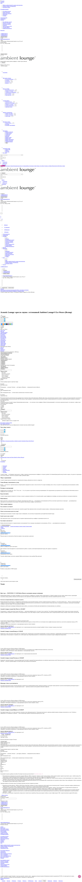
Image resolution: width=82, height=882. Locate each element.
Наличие (4, 469)
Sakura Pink (2, 342)
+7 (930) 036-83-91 (10, 627)
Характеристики (6, 470)
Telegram (6, 628)
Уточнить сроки (4, 741)
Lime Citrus (2, 338)
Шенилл (2, 347)
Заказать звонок (4, 36)
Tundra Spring (3, 343)
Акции (1, 826)
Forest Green (2, 335)
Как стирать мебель (4, 856)
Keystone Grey (3, 337)
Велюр (1, 348)
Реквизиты (2, 839)
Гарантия (2, 863)
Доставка (5, 472)
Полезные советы (4, 847)
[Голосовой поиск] (1, 158)
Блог (1, 842)
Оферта (2, 879)
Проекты (2, 841)
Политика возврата (4, 862)
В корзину (3, 368)
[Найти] (5, 158)
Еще (6, 142)
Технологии (2, 851)
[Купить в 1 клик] (2, 434)
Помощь (2, 858)
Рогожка (2, 350)
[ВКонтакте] (1, 324)
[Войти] (1, 214)
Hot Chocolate (3, 336)
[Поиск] (1, 213)
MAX (10, 628)
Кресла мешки (3, 831)
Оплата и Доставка (4, 861)
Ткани (4, 468)
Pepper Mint (2, 341)
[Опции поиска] (1, 156)
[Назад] (6, 237)
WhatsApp (2, 628)
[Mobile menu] (1, 185)
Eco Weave (2, 334)
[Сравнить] (3, 321)
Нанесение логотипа (4, 838)
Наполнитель (3, 852)
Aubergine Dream (3, 332)
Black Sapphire (3, 333)
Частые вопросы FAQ (4, 864)
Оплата (4, 471)
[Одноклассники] (3, 324)
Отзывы (4, 466)
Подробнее (2, 461)
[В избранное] (3, 319)
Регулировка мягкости (5, 850)
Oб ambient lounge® (4, 836)
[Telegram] (11, 324)
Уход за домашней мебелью (6, 853)
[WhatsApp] (10, 324)
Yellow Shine (3, 344)
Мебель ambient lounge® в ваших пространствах (10, 845)
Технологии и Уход (4, 848)
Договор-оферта (3, 865)
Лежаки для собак (4, 833)
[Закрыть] (1, 220)
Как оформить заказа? (4, 860)
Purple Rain (2, 345)
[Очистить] (22, 155)
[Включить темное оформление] (2, 55)
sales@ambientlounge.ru (5, 39)
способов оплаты (37, 773)
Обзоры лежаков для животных (6, 846)
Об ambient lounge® (4, 834)
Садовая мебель (3, 832)
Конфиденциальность (4, 866)
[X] (6, 324)
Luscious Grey (3, 340)
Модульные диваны (4, 828)
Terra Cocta (2, 330)
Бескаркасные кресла (4, 830)
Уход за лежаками (4, 854)
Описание (5, 465)
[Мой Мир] (5, 324)
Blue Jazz (2, 331)
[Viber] (8, 324)
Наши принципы (4, 837)
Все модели (2, 827)
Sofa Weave (2, 349)
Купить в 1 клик (4, 371)
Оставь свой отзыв (77, 579)
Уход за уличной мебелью (5, 855)
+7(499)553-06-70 (4, 33)
